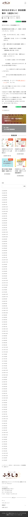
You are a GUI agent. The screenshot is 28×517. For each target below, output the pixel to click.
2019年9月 (4, 315)
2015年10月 (5, 398)
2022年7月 (4, 269)
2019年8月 (4, 317)
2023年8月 (4, 246)
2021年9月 (4, 287)
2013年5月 (4, 446)
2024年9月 (4, 239)
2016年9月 (4, 377)
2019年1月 (4, 326)
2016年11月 (5, 372)
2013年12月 (5, 432)
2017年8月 (4, 356)
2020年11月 (5, 296)
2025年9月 (4, 213)
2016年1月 (4, 393)
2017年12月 (5, 347)
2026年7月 (4, 193)
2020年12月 (5, 294)
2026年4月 (4, 197)
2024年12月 (5, 232)
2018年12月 (5, 329)
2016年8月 (4, 379)
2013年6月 (4, 444)
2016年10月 (5, 375)
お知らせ (5, 18)
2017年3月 (4, 365)
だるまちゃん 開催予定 (15, 18)
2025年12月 (5, 207)
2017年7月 (4, 359)
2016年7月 (4, 382)
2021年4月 (4, 292)
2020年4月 (4, 303)
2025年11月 (5, 209)
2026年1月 (4, 204)
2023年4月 (4, 250)
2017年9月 (4, 354)
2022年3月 (4, 278)
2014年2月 (4, 430)
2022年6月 (4, 271)
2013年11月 (5, 435)
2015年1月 (4, 414)
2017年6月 (4, 361)
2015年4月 (4, 407)
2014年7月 (4, 423)
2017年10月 (5, 352)
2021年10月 (5, 285)
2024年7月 (4, 243)
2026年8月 (4, 190)
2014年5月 (4, 425)
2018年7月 (4, 338)
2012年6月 (4, 460)
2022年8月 (4, 266)
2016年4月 (4, 388)
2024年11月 (5, 234)
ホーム (3, 500)
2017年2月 (4, 368)
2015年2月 (4, 412)
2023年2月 (4, 255)
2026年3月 (4, 200)
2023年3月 (4, 253)
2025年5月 (4, 220)
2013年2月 (4, 451)
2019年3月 (4, 322)
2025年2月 (4, 227)
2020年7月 (4, 301)
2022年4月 (4, 276)
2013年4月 (4, 448)
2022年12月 (5, 259)
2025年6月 (4, 218)
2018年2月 (4, 345)
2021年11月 (5, 283)
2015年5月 (4, 405)
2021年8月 (4, 289)
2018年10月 (5, 333)
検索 (3, 183)
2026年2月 (4, 202)
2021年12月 (5, 280)
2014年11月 (5, 418)
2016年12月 (5, 370)
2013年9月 (4, 437)
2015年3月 (4, 409)
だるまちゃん (6, 110)
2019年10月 (5, 312)
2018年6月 (4, 340)
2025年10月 (5, 211)
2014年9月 (4, 421)
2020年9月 (4, 299)
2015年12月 (5, 395)
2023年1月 (4, 257)
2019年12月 (5, 308)
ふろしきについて (6, 503)
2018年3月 (4, 342)
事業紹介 (4, 505)
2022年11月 (5, 262)
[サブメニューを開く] (25, 505)
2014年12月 (5, 416)
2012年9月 (4, 458)
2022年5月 (4, 273)
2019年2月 (4, 324)
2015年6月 (4, 402)
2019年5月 (4, 319)
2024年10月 (5, 236)
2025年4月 (4, 223)
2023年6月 (4, 248)
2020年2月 (4, 306)
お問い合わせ (5, 507)
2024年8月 (4, 241)
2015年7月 (4, 400)
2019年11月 (5, 310)
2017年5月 (4, 363)
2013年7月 (4, 441)
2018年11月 (5, 331)
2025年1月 (4, 230)
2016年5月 (4, 386)
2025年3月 (4, 225)
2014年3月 (4, 428)
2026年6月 (4, 195)
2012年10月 (5, 455)
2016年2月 (4, 391)
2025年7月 (4, 216)
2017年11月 (5, 349)
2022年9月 (4, 264)
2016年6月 (4, 384)
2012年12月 (5, 453)
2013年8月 (4, 439)
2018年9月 (4, 335)
